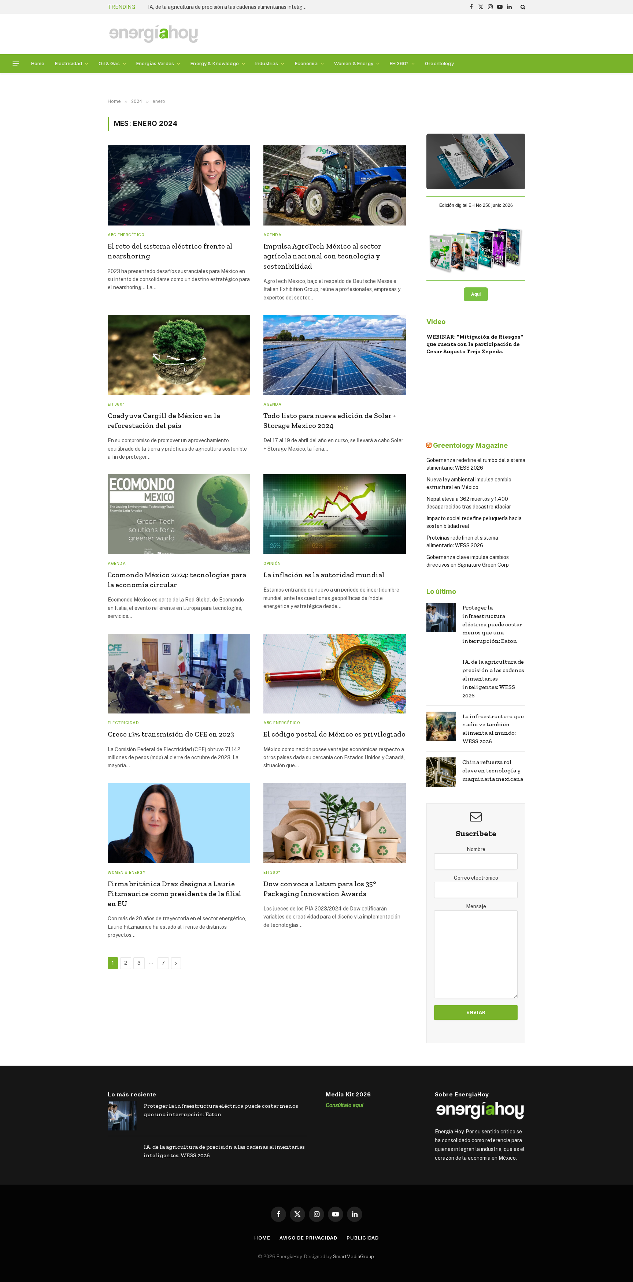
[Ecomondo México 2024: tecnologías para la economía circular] (179, 514)
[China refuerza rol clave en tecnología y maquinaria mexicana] (441, 772)
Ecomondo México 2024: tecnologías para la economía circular (177, 579)
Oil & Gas (109, 63)
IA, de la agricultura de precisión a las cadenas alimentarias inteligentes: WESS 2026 (230, 7)
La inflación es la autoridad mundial (324, 574)
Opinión (272, 563)
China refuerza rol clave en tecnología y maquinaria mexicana (492, 770)
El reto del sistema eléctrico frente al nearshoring (171, 251)
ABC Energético (126, 234)
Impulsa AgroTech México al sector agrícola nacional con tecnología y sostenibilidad (322, 256)
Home (38, 63)
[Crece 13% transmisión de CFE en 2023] (179, 674)
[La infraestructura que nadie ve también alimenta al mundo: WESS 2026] (441, 726)
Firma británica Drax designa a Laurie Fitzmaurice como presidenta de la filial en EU (174, 893)
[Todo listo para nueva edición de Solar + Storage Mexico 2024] (334, 355)
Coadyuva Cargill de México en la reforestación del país (164, 420)
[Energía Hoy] (153, 34)
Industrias (266, 63)
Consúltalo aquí (344, 1105)
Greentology (439, 63)
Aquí (476, 294)
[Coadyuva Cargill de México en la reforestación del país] (179, 355)
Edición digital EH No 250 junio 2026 (476, 205)
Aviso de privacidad (308, 1238)
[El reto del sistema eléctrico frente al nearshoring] (179, 185)
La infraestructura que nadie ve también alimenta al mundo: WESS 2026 (493, 729)
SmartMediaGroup (353, 1256)
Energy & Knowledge (214, 63)
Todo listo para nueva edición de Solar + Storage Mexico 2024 (329, 420)
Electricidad (68, 63)
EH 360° (399, 63)
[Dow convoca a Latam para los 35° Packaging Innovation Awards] (334, 823)
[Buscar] (522, 7)
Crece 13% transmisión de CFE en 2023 (171, 734)
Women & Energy (353, 63)
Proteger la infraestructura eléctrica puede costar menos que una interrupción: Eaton (492, 624)
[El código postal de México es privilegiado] (334, 674)
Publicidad (363, 1238)
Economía (306, 63)
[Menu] (16, 63)
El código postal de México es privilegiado (334, 734)
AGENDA (272, 234)
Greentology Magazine (470, 445)
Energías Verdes (155, 63)
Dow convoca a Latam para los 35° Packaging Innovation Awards (319, 888)
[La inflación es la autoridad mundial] (334, 514)
